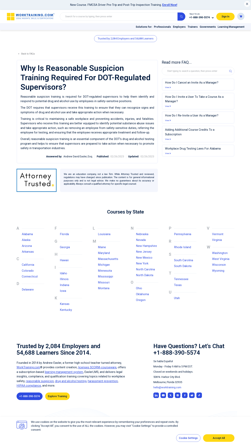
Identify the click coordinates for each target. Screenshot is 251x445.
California (28, 264)
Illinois (64, 279)
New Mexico (144, 257)
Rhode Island (182, 247)
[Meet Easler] (170, 395)
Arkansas (28, 251)
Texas (178, 285)
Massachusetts (108, 259)
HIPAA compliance (29, 385)
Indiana (64, 285)
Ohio (139, 288)
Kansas (64, 304)
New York (142, 263)
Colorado (28, 270)
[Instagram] (177, 395)
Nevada (141, 240)
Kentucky (66, 310)
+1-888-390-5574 (199, 17)
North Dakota (144, 275)
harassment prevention (103, 381)
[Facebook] (185, 395)
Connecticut (30, 276)
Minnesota (105, 270)
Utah (177, 298)
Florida (64, 234)
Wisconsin (219, 264)
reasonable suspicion (40, 381)
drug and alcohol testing (70, 381)
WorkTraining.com (28, 367)
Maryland (104, 253)
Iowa (63, 291)
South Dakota (182, 266)
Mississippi (105, 276)
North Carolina (145, 269)
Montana (103, 288)
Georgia (65, 247)
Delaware (28, 289)
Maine (102, 247)
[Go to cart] (240, 16)
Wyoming (218, 270)
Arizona (27, 246)
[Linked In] (156, 395)
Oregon (141, 300)
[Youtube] (163, 395)
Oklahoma (142, 294)
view (167, 87)
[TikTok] (199, 395)
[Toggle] (213, 17)
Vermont (217, 234)
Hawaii (64, 260)
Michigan (104, 264)
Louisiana (104, 234)
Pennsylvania (182, 234)
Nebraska (142, 234)
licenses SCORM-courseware (97, 367)
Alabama (27, 234)
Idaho (63, 273)
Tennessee (181, 279)
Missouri (104, 282)
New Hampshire (146, 246)
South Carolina (183, 260)
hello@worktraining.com (167, 387)
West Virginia (220, 259)
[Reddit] (192, 395)
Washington (220, 253)
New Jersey (144, 251)
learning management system (64, 372)
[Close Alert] (247, 4)
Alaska (26, 240)
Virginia (217, 240)
